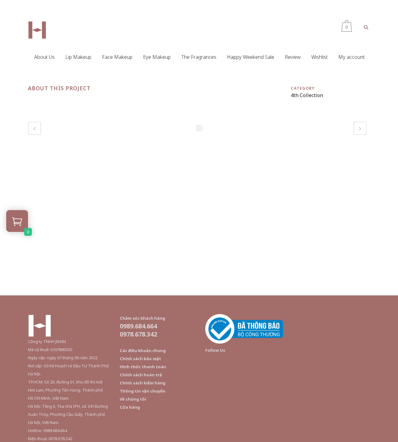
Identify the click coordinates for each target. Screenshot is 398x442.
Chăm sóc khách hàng (142, 318)
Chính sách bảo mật (140, 358)
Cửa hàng (130, 407)
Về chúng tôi (133, 399)
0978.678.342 (138, 334)
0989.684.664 (138, 326)
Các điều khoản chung (143, 350)
